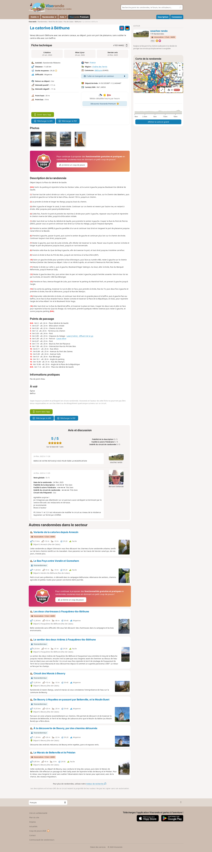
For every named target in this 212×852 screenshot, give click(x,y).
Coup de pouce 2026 (37, 831)
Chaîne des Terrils (99, 66)
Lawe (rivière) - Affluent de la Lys (80, 336)
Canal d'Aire (61, 338)
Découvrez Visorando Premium (103, 104)
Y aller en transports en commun (100, 76)
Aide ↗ (63, 17)
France (93, 62)
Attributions (138, 92)
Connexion (177, 17)
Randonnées (48, 17)
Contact (32, 835)
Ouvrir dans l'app (44, 114)
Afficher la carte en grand (158, 122)
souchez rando (158, 30)
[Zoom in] (180, 66)
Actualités (33, 826)
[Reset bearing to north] (180, 74)
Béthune (98, 70)
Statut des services (98, 847)
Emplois (32, 822)
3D (175, 90)
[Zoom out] (180, 70)
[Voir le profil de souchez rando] (141, 33)
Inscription (163, 17)
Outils (33, 17)
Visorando (32, 22)
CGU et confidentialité (38, 813)
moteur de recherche (95, 784)
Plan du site (34, 817)
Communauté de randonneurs (41, 840)
